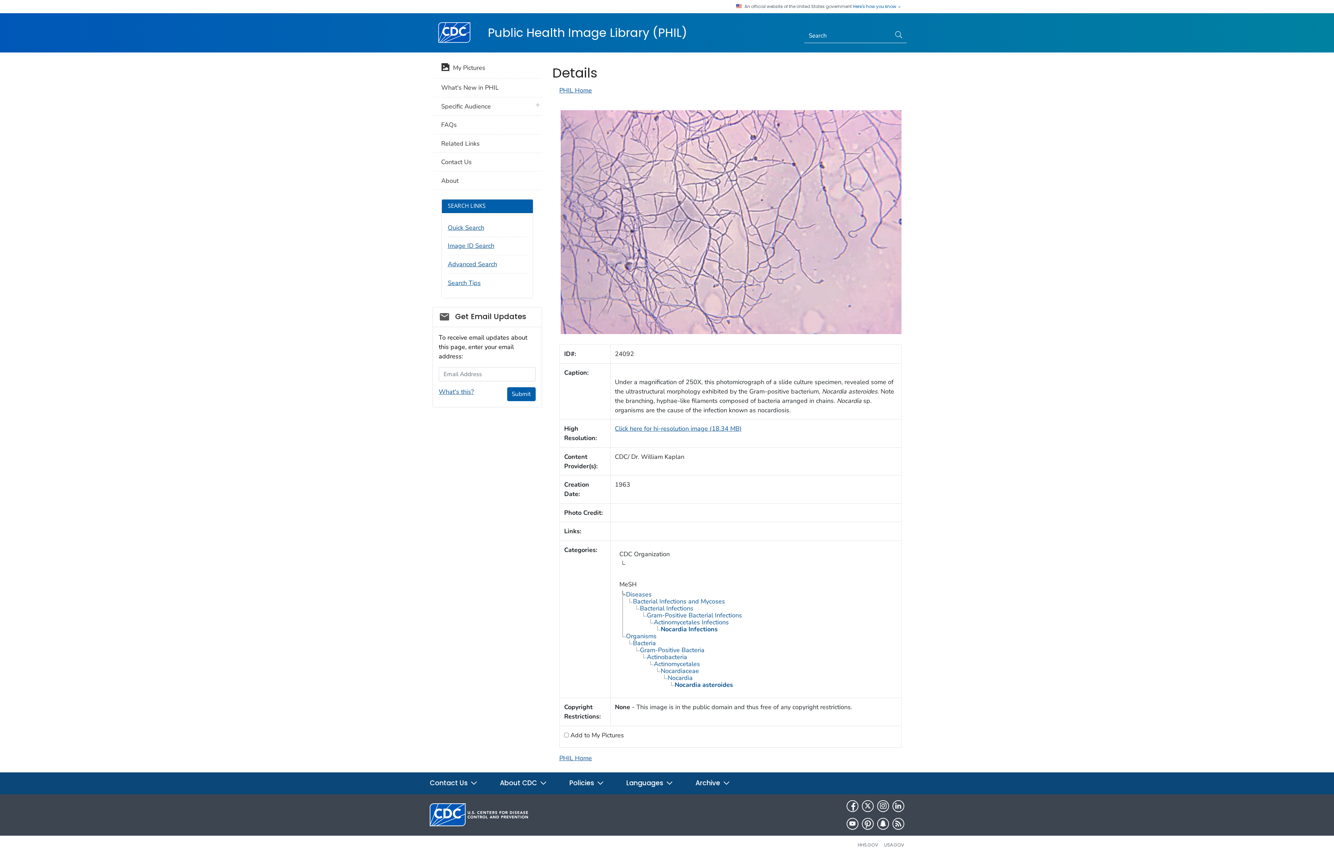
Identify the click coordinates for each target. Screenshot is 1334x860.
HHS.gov (868, 845)
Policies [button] (582, 783)
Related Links (460, 143)
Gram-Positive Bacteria (672, 650)
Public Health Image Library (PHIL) (587, 33)
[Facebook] (852, 806)
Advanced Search (472, 264)
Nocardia (680, 678)
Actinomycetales (677, 664)
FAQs (449, 125)
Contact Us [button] (449, 783)
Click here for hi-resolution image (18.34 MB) (678, 428)
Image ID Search (471, 246)
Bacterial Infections (666, 608)
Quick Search (466, 228)
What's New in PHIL (470, 87)
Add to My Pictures (596, 735)
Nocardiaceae (680, 671)
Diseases (639, 594)
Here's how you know (875, 6)
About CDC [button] (519, 783)
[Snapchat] (883, 824)
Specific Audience (466, 106)
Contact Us (456, 162)
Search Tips (464, 283)
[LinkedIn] (898, 806)
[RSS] (898, 824)
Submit (521, 394)
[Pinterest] (868, 824)
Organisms (641, 636)
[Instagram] (883, 806)
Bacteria (644, 643)
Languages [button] (645, 783)
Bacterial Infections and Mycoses (679, 601)
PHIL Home (575, 90)
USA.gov (894, 845)
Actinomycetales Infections (691, 622)
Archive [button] (708, 783)
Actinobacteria (667, 657)
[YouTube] (852, 824)
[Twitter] (868, 806)
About (450, 181)
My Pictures (467, 68)
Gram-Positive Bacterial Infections (694, 615)
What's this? (456, 392)
